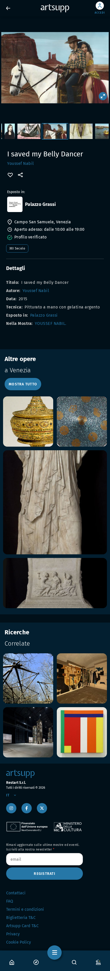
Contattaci (16, 892)
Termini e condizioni (25, 909)
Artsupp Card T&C (22, 925)
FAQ (9, 901)
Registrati (44, 874)
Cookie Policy (18, 942)
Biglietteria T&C (21, 917)
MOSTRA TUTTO (23, 384)
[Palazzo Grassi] (15, 204)
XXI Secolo (17, 248)
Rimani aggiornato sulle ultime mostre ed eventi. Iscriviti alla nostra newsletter (42, 847)
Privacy (13, 934)
